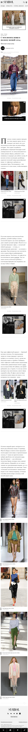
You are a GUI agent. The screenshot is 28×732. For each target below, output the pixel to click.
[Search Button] (24, 2)
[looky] (20, 713)
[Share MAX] (10, 730)
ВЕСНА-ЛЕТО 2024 (14, 52)
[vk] (11, 713)
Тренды (5, 34)
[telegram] (14, 713)
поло (22, 457)
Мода (2, 34)
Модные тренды (6, 52)
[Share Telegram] (17, 730)
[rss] (8, 713)
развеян (17, 257)
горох (24, 364)
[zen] (17, 713)
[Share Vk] (3, 730)
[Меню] (1, 2)
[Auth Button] (26, 2)
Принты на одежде (7, 53)
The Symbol (8, 2)
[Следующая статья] (14, 703)
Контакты (14, 716)
